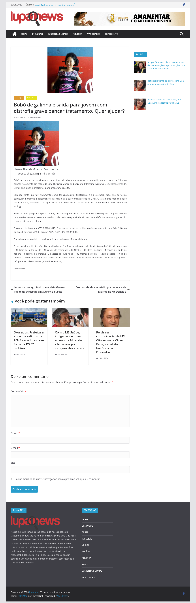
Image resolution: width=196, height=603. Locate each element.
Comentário (18, 391)
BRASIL (85, 519)
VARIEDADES (93, 33)
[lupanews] (14, 34)
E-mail (15, 448)
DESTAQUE (19, 98)
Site (13, 462)
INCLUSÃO (37, 33)
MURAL (85, 545)
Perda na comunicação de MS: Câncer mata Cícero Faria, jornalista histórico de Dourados (110, 342)
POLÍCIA (86, 551)
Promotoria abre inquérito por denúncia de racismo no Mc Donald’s (101, 289)
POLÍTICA (77, 33)
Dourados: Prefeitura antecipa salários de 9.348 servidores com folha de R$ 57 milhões (29, 340)
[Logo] (35, 518)
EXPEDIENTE (111, 33)
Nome (15, 433)
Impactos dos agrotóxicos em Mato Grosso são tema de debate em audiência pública (39, 289)
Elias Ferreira (35, 117)
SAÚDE (85, 564)
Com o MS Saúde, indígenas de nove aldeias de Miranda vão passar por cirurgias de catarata (69, 340)
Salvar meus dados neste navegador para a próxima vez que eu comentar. (58, 479)
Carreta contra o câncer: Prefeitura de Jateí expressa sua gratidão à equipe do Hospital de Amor (64, 6)
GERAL (24, 33)
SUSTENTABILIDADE (58, 33)
